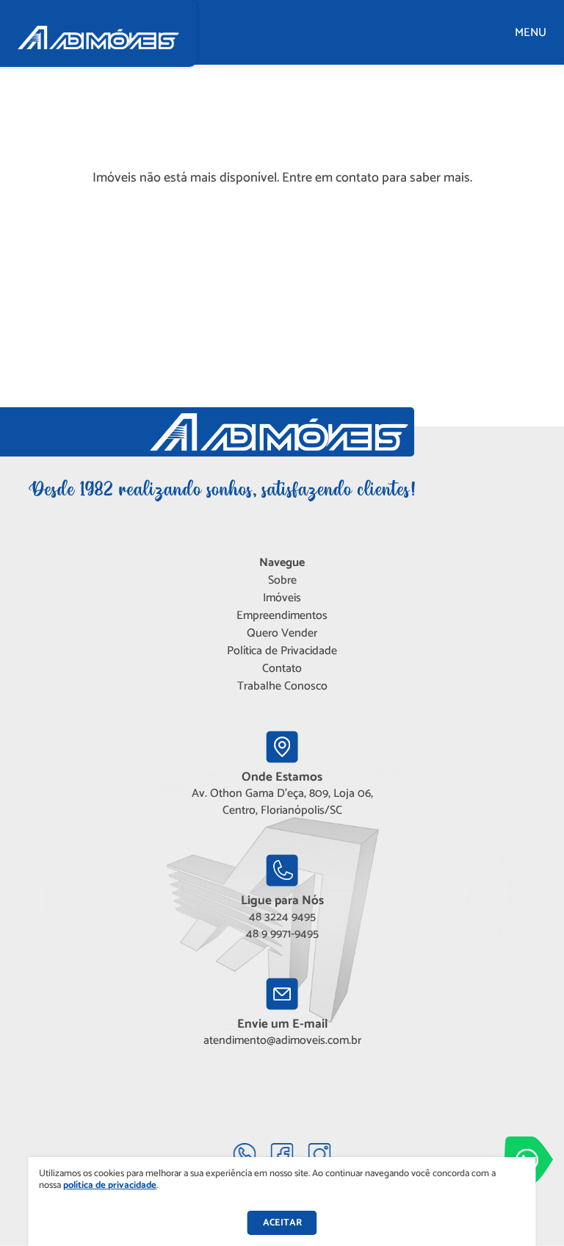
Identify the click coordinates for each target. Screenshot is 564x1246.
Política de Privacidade (282, 651)
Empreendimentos (282, 616)
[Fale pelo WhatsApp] (245, 1154)
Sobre (282, 580)
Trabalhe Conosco (282, 686)
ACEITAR (282, 1223)
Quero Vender (282, 633)
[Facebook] (282, 1154)
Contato (282, 669)
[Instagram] (319, 1154)
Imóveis (282, 598)
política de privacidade (109, 1185)
